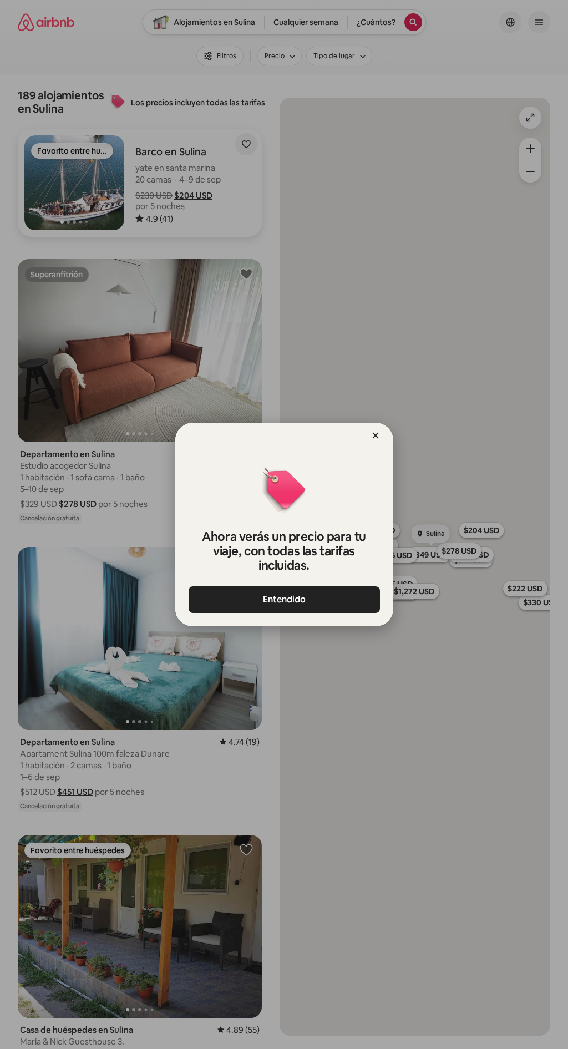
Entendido (284, 599)
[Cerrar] (375, 435)
